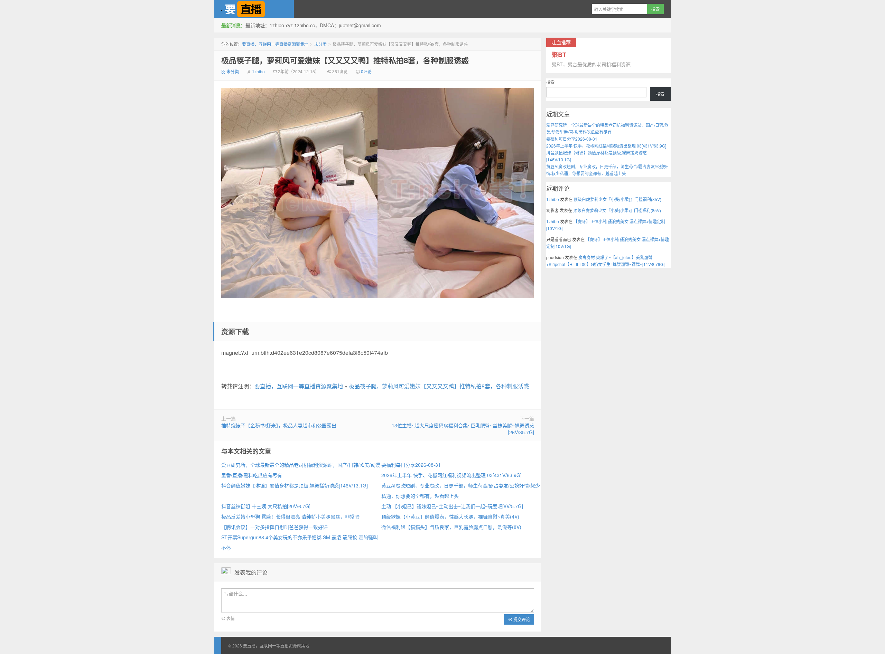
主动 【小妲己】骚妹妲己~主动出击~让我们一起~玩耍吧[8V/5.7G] (452, 506)
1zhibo (258, 71)
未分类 (320, 44)
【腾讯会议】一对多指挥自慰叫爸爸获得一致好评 (274, 526)
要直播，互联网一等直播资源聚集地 (254, 9)
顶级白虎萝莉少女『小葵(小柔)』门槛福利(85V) (617, 199)
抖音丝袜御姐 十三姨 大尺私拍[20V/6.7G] (265, 506)
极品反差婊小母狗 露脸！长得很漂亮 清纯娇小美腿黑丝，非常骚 (290, 516)
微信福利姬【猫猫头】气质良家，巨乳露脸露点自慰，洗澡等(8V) (451, 526)
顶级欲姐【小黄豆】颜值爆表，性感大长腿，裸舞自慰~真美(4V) (450, 516)
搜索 (550, 82)
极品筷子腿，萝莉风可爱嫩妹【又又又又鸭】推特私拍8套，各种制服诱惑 (345, 60)
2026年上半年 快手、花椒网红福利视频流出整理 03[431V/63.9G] (451, 475)
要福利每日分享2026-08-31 (411, 464)
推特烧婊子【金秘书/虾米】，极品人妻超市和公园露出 (278, 425)
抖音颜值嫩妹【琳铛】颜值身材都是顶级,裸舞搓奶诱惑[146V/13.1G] (294, 485)
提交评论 (521, 619)
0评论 (366, 71)
